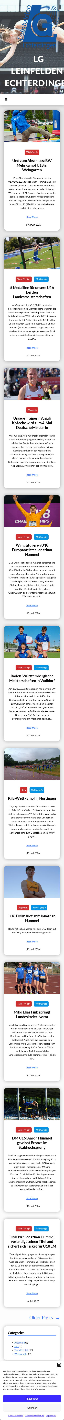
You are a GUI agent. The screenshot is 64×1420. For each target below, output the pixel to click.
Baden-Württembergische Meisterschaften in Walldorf (32, 678)
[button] (59, 1365)
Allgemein (32, 409)
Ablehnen (32, 1407)
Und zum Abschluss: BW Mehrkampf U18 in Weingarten (32, 165)
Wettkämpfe (32, 152)
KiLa (23, 789)
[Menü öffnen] (6, 100)
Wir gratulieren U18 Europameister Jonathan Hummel (32, 550)
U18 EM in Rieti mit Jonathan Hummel (32, 918)
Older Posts (44, 1317)
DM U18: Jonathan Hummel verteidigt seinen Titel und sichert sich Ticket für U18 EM (32, 1242)
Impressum (51, 1415)
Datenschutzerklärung (34, 1415)
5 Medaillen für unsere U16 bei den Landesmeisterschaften (32, 292)
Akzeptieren (32, 1398)
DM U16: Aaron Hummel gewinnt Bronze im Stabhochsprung (32, 1143)
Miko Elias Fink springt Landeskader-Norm (32, 1014)
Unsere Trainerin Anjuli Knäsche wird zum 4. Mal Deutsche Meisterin (32, 423)
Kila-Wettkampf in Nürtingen (32, 798)
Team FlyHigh (23, 279)
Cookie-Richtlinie (15, 1415)
